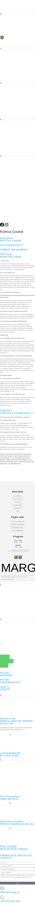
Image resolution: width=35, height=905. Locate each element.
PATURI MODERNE (17, 197)
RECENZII (17, 204)
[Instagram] (6, 225)
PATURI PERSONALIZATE (17, 200)
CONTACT (17, 219)
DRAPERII (17, 208)
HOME (17, 193)
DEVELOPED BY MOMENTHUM (7, 579)
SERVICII (17, 215)
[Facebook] (2, 225)
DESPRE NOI (17, 211)
